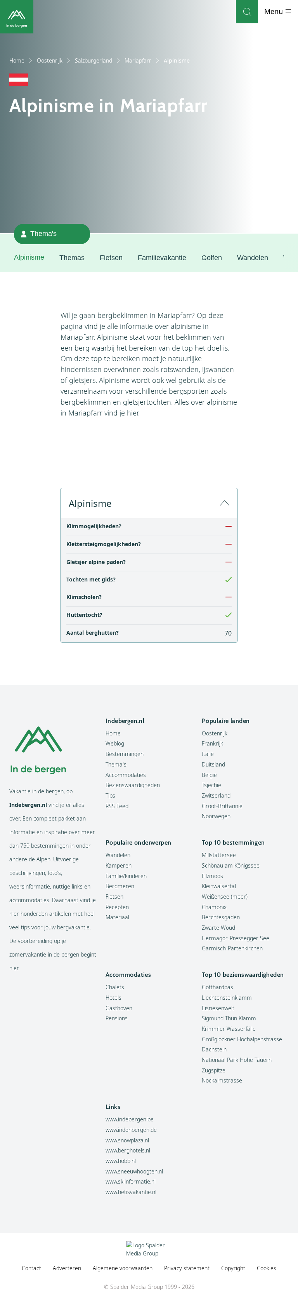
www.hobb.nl (121, 1161)
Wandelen (252, 258)
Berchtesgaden (221, 917)
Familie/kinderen (126, 876)
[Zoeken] (247, 11)
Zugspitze (213, 1070)
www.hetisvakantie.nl (131, 1192)
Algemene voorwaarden (122, 1268)
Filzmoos (212, 876)
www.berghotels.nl (128, 1150)
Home (16, 60)
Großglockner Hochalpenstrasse (242, 1039)
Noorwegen (216, 816)
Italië (208, 754)
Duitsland (213, 764)
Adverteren (67, 1268)
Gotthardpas (217, 987)
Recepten (117, 907)
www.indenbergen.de (131, 1129)
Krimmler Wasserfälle (229, 1028)
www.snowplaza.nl (127, 1140)
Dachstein (214, 1049)
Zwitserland (216, 795)
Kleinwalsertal (219, 886)
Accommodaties (126, 775)
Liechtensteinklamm (227, 997)
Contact (31, 1268)
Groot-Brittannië (222, 806)
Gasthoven (119, 1008)
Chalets (115, 987)
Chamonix (214, 907)
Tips (110, 795)
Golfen (211, 258)
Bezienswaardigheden (133, 785)
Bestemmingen (125, 754)
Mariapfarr (138, 60)
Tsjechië (211, 785)
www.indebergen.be (130, 1119)
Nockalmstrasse (222, 1080)
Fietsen (111, 258)
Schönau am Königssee (231, 865)
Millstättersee (219, 855)
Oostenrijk (49, 60)
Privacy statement (187, 1268)
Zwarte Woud (218, 927)
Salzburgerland (93, 60)
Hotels (113, 997)
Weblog (115, 743)
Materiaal (117, 917)
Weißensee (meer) (225, 896)
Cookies (266, 1268)
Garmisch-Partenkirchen (232, 948)
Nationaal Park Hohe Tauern (237, 1059)
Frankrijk (212, 743)
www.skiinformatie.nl (131, 1181)
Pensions (117, 1018)
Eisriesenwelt (218, 1008)
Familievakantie (162, 258)
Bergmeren (120, 886)
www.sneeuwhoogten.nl (134, 1171)
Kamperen (119, 865)
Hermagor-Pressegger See (235, 938)
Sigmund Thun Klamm (229, 1018)
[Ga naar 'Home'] (16, 16)
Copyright (233, 1268)
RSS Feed (117, 806)
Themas (72, 258)
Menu (274, 11)
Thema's (116, 764)
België (209, 775)
